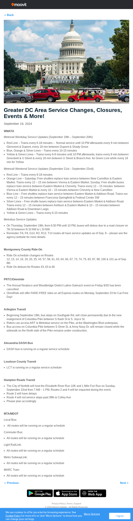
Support (77, 503)
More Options (92, 513)
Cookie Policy (13, 515)
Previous (13, 482)
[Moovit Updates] (66, 4)
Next (123, 482)
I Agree (120, 515)
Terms (69, 503)
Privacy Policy (58, 503)
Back (10, 15)
